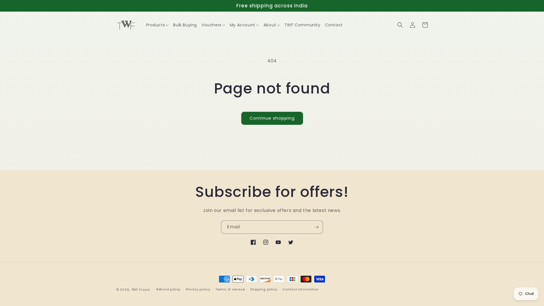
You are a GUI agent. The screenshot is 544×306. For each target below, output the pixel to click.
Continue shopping (272, 118)
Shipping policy (263, 289)
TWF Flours (140, 289)
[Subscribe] (316, 227)
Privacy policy (198, 289)
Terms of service (230, 289)
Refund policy (168, 289)
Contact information (300, 289)
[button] (157, 25)
